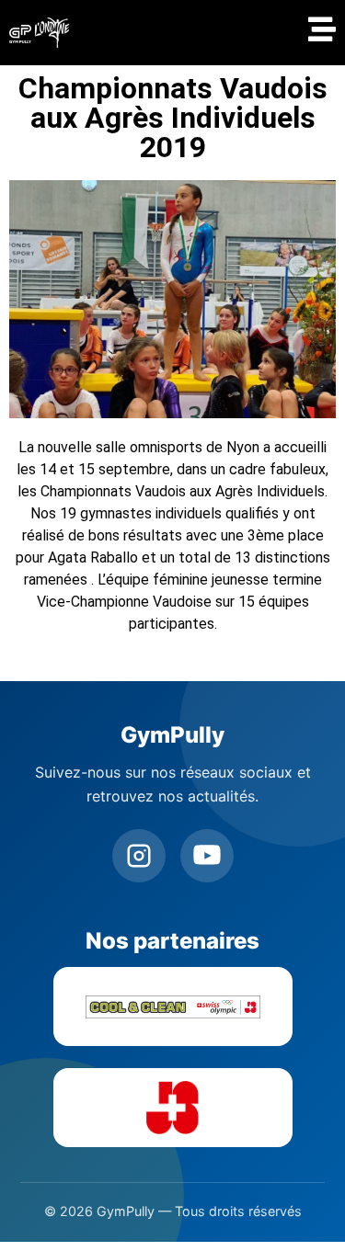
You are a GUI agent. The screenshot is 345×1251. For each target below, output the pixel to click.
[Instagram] (139, 855)
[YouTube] (207, 855)
